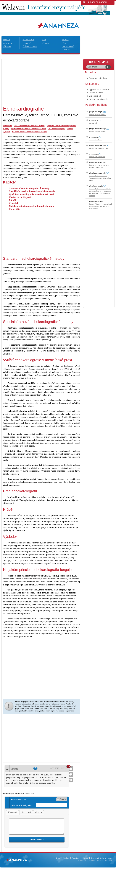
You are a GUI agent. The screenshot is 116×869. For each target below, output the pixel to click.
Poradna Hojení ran (98, 78)
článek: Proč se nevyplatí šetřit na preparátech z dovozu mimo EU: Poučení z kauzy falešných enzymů (100, 192)
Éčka (64, 43)
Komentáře (7, 126)
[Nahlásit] (71, 780)
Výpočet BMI (95, 96)
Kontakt (66, 858)
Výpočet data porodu (99, 89)
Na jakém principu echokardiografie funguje (29, 132)
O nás (58, 858)
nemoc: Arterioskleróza (97, 157)
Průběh (70, 129)
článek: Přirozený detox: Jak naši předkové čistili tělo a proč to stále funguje (100, 206)
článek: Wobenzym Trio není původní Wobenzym (99, 166)
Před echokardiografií (56, 129)
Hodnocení (26, 812)
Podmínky (75, 858)
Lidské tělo (28, 43)
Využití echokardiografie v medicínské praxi (28, 129)
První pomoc (28, 40)
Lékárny (46, 43)
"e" (104, 112)
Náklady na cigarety (98, 99)
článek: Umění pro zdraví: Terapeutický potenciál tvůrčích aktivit (100, 178)
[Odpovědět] (71, 774)
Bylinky (65, 40)
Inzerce (85, 858)
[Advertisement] (28, 82)
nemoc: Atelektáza (95, 140)
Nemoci (6, 40)
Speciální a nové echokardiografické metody (32, 191)
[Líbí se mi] (71, 768)
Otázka (38, 812)
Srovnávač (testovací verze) (101, 858)
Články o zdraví (30, 46)
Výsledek (6, 132)
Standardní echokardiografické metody (29, 126)
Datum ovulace (96, 92)
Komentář (12, 812)
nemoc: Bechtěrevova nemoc (99, 148)
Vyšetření (7, 43)
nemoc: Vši (93, 123)
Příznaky (7, 46)
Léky (44, 40)
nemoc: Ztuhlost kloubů (97, 115)
